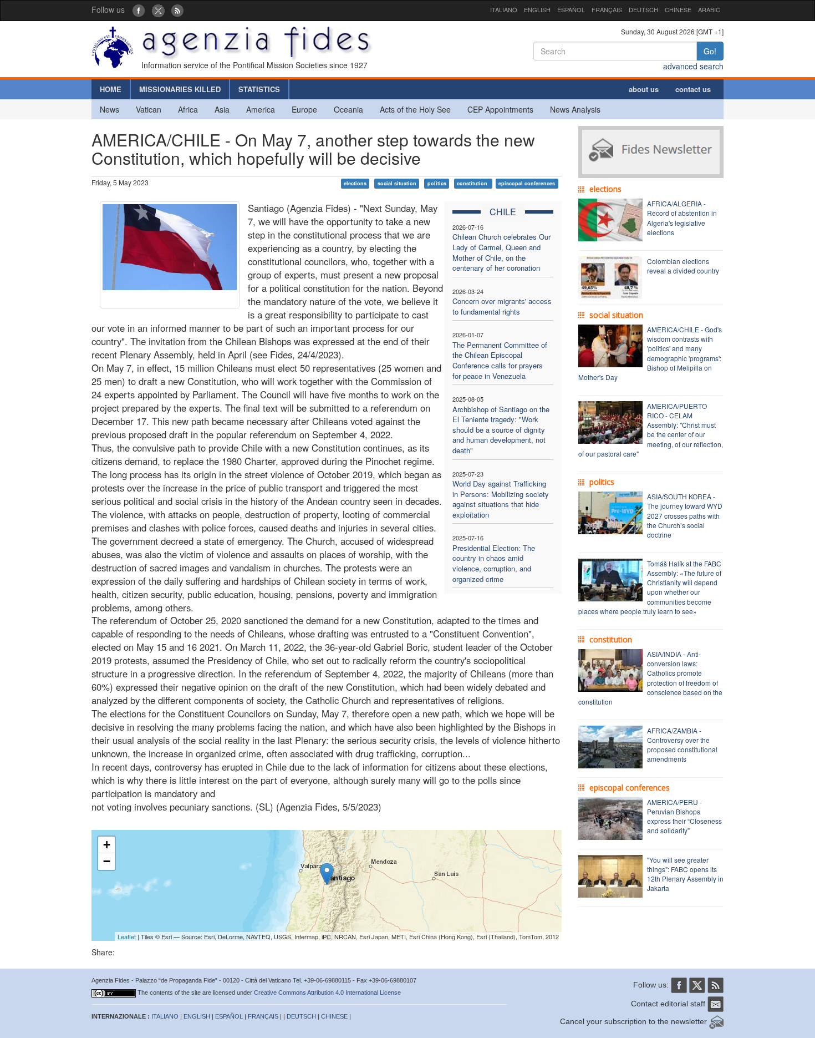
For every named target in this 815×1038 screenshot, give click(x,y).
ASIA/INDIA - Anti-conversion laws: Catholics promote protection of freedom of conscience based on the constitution (650, 677)
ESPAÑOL (571, 9)
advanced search (693, 66)
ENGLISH (537, 9)
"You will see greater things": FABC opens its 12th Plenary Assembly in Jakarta (685, 874)
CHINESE (678, 9)
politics (436, 183)
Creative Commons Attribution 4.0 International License (327, 992)
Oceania (348, 109)
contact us (693, 89)
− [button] (106, 861)
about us (644, 89)
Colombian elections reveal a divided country (683, 265)
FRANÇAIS (607, 9)
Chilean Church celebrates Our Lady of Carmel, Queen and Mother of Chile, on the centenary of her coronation (501, 252)
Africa (188, 109)
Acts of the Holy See (415, 109)
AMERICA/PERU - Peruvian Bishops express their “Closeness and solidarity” (684, 816)
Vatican (148, 109)
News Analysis (575, 109)
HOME (110, 89)
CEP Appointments (500, 109)
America (260, 109)
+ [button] (106, 845)
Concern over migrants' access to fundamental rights (502, 306)
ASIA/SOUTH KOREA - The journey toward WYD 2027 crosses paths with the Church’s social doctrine (684, 515)
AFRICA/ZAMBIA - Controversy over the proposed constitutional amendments (682, 744)
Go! (710, 51)
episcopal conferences (526, 183)
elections (355, 183)
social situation (397, 183)
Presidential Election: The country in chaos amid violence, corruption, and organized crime (493, 563)
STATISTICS (259, 89)
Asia (222, 109)
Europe (304, 109)
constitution (473, 183)
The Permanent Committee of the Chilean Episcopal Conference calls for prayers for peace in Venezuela (499, 360)
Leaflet (127, 936)
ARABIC (709, 9)
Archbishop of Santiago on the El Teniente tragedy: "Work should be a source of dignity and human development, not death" (500, 429)
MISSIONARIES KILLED (180, 89)
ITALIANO (503, 9)
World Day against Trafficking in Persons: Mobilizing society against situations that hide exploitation (500, 499)
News (109, 109)
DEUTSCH (643, 9)
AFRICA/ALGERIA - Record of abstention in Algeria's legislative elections (682, 217)
